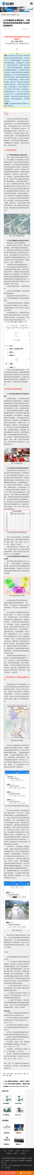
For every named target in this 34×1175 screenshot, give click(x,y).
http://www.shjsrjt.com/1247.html (18, 1086)
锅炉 (10, 1075)
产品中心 (17, 1150)
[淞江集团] (7, 3)
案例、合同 (25, 1150)
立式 (15, 1073)
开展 (8, 1073)
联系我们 (23, 1153)
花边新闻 (13, 14)
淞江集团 (13, 1165)
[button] (31, 3)
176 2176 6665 (9, 1173)
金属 (6, 1075)
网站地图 (7, 1167)
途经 (25, 1073)
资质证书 (9, 1153)
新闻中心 (16, 1153)
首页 (8, 14)
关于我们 (10, 1150)
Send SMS (27, 1173)
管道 (19, 1073)
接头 (11, 1073)
